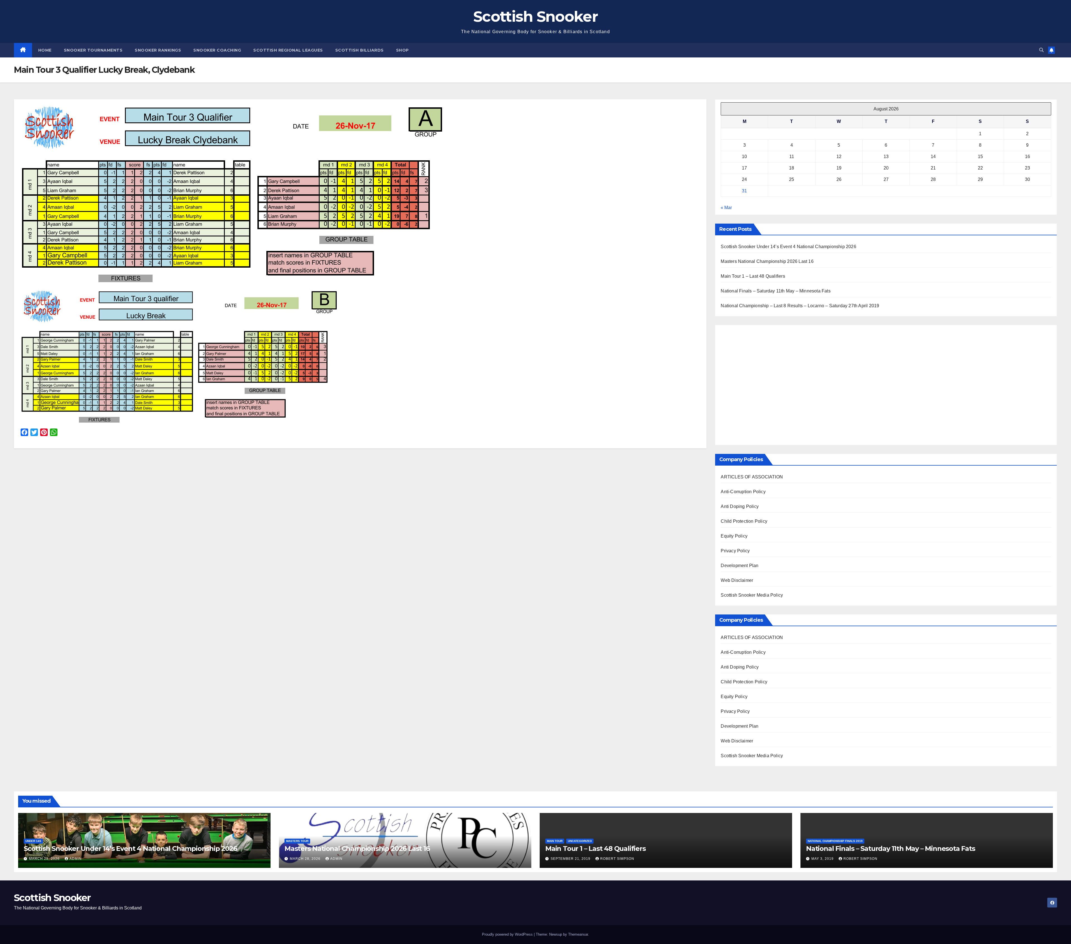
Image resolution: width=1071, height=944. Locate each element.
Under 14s (33, 841)
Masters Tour (297, 841)
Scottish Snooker (535, 16)
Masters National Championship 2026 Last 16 (767, 261)
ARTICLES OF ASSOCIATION (752, 477)
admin (75, 859)
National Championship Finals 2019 (835, 841)
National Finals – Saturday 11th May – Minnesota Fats (775, 291)
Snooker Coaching (217, 50)
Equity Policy (734, 536)
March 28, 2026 (45, 859)
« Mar (726, 207)
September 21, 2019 (571, 859)
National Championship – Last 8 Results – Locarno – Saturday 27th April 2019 (800, 305)
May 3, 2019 (823, 859)
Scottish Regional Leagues (288, 50)
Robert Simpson (617, 859)
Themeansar (578, 934)
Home (45, 50)
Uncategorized (580, 841)
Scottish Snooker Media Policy (752, 595)
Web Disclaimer (737, 580)
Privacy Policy (735, 550)
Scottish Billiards (359, 50)
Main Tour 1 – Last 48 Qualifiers (753, 276)
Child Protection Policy (744, 521)
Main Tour (555, 841)
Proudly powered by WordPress (508, 934)
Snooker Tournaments (93, 50)
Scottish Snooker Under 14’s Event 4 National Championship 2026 (788, 246)
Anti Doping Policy (740, 506)
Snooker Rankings (158, 50)
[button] (1041, 50)
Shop (402, 50)
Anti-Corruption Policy (743, 491)
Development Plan (739, 565)
